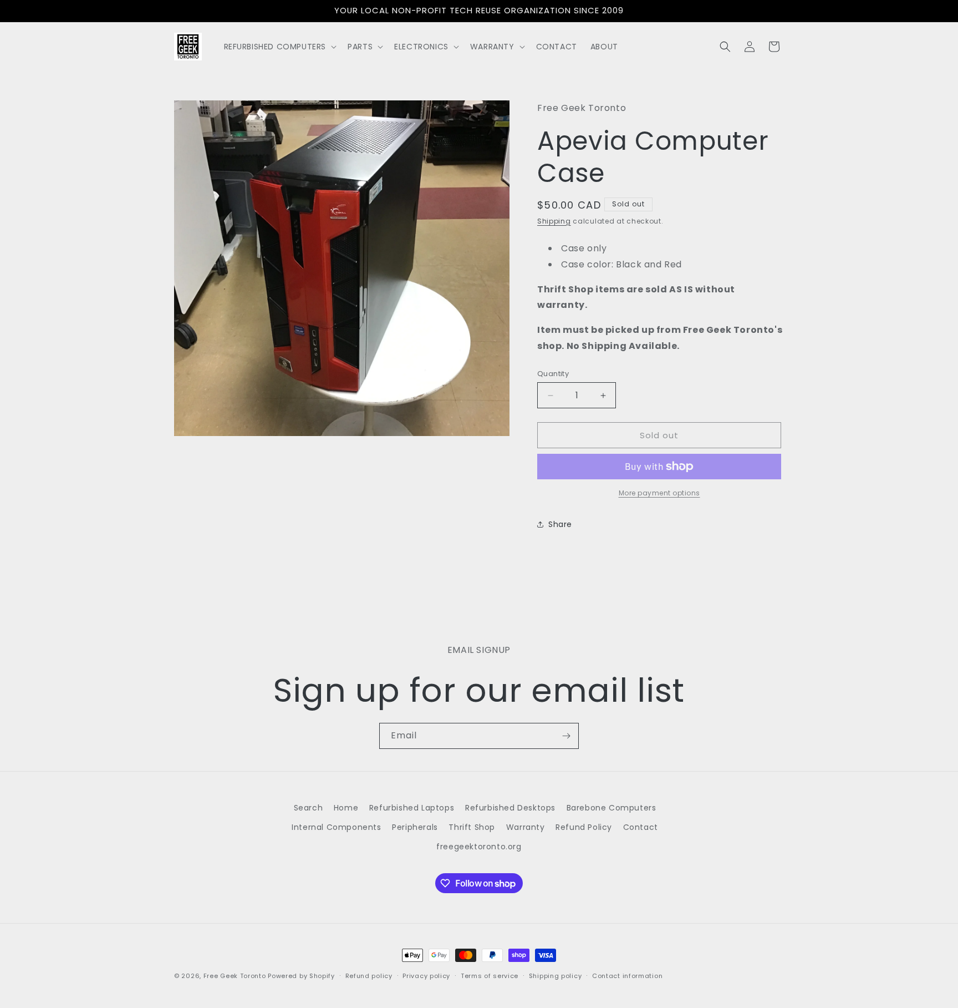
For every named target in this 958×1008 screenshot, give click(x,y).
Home (346, 807)
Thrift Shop (472, 827)
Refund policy (369, 975)
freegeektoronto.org (478, 846)
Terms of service (489, 975)
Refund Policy (584, 827)
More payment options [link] (659, 493)
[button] (279, 46)
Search (308, 807)
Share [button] (560, 524)
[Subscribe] (566, 736)
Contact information (627, 975)
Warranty (525, 827)
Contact (640, 827)
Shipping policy (555, 975)
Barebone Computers (611, 807)
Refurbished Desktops (510, 807)
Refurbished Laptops (411, 807)
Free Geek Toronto (234, 975)
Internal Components (336, 827)
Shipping (554, 221)
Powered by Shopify (301, 975)
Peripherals (415, 827)
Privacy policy (426, 975)
